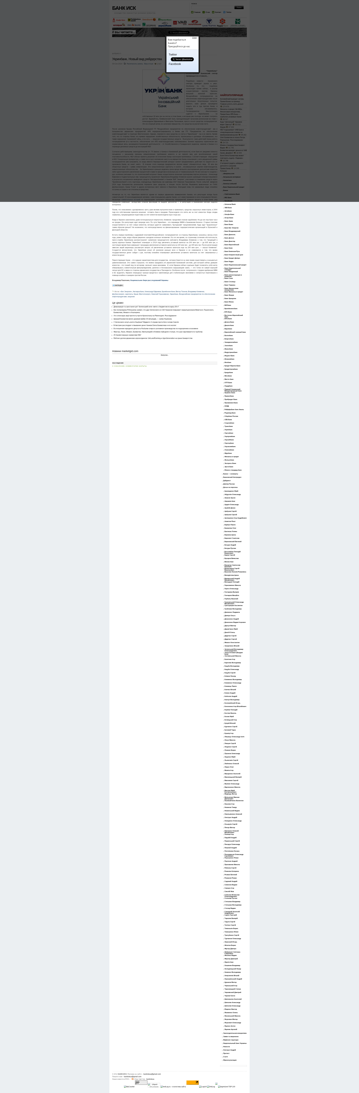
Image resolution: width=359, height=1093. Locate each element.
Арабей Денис (230, 508)
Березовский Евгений (233, 541)
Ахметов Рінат (230, 521)
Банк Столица (230, 281)
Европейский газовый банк (235, 332)
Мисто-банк (229, 379)
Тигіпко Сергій (230, 925)
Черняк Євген (230, 996)
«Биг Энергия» (126, 292)
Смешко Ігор (229, 888)
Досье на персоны (230, 487)
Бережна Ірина (230, 535)
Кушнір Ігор (229, 733)
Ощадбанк (229, 386)
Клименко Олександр (233, 683)
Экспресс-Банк (230, 463)
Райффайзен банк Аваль (234, 409)
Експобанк (229, 335)
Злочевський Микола (233, 656)
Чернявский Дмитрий (233, 992)
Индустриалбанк (231, 352)
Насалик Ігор (229, 804)
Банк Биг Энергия (231, 228)
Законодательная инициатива (235, 1033)
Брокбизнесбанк (168, 292)
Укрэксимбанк (230, 446)
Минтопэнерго (144, 294)
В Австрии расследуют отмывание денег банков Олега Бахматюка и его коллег (145, 325)
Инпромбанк (229, 359)
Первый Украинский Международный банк (233, 390)
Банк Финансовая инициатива (231, 289)
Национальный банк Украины (235, 1043)
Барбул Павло (230, 525)
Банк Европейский (232, 244)
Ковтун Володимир (232, 699)
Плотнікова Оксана (232, 851)
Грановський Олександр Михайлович (234, 602)
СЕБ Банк (228, 419)
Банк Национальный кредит (235, 265)
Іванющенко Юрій (231, 491)
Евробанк (228, 329)
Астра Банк (229, 218)
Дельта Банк (229, 322)
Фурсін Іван (229, 962)
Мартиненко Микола (232, 787)
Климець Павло (231, 686)
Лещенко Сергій (231, 747)
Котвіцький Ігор (231, 720)
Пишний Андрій (231, 848)
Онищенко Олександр (233, 821)
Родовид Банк (230, 413)
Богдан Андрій (230, 545)
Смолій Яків (229, 891)
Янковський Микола (232, 1016)
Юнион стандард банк (233, 470)
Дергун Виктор (230, 625)
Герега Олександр (231, 588)
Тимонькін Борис (231, 928)
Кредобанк (229, 372)
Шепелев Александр (232, 1002)
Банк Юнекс (229, 302)
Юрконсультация (229, 1060)
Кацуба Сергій (230, 673)
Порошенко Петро (232, 858)
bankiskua (150, 1079)
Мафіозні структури (230, 1040)
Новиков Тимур (231, 807)
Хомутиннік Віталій (232, 975)
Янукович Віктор (231, 1019)
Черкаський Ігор (231, 985)
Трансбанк (229, 426)
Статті (225, 1057)
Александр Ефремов (153, 292)
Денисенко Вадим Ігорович (235, 622)
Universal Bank (230, 204)
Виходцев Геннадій (232, 582)
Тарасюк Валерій (231, 918)
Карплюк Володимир (233, 662)
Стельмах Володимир (233, 905)
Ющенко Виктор (231, 1009)
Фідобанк (228, 453)
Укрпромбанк (230, 436)
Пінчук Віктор (230, 827)
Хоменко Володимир (233, 972)
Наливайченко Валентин (234, 800)
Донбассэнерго (118, 294)
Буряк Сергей (230, 555)
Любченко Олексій (232, 763)
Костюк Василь (230, 713)
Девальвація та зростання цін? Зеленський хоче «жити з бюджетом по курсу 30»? (146, 307)
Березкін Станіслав (232, 538)
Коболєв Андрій (231, 696)
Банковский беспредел (232, 477)
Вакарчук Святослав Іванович (232, 565)
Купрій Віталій (230, 723)
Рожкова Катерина (232, 871)
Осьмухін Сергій (231, 824)
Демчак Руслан (229, 484)
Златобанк (229, 345)
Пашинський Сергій (232, 841)
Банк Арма (229, 221)
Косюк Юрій (229, 716)
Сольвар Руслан (231, 898)
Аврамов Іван (230, 501)
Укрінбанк (228, 429)
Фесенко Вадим (231, 955)
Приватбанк (229, 396)
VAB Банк (228, 207)
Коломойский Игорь (232, 703)
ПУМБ (227, 406)
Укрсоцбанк (229, 443)
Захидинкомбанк (231, 342)
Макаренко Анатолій (232, 774)
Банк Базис (229, 224)
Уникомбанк (229, 450)
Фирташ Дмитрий (231, 959)
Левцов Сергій (230, 743)
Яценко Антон (230, 1026)
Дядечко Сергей (231, 639)
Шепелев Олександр (233, 1006)
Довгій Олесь (230, 632)
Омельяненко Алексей (233, 814)
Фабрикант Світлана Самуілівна (232, 952)
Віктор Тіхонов (181, 292)
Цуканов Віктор (231, 982)
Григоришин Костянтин (234, 605)
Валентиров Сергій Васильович (232, 569)
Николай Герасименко (160, 294)
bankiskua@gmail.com (152, 1074)
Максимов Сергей (231, 780)
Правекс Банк (230, 392)
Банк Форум (229, 295)
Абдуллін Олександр (233, 494)
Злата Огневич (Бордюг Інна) (234, 653)
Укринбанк (174, 294)
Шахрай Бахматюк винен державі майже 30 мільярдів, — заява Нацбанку (143, 319)
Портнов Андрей (231, 861)
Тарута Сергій (230, 922)
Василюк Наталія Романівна (235, 572)
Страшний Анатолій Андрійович (232, 912)
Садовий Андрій (231, 881)
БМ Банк (228, 305)
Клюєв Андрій (230, 693)
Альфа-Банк (229, 214)
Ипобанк (228, 362)
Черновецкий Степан (233, 989)
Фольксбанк (229, 460)
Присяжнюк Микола (232, 864)
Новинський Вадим (232, 811)
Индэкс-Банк (229, 355)
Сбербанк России (231, 416)
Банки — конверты (230, 474)
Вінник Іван (229, 562)
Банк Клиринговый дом (234, 255)
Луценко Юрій (230, 757)
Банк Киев (229, 248)
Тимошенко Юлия (231, 932)
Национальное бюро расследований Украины (149, 280)
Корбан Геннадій (231, 710)
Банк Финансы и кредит (234, 292)
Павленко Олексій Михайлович (232, 831)
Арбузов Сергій (231, 511)
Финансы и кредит (232, 456)
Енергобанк (229, 339)
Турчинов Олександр (233, 938)
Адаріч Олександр (232, 504)
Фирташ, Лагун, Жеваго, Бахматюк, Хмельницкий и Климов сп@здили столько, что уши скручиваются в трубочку (158, 332)
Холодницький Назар (233, 969)
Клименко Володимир (233, 679)
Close (194, 38)
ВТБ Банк (228, 318)
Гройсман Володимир (233, 609)
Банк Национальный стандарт (233, 269)
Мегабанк (228, 376)
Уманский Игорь (231, 942)
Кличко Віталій (230, 689)
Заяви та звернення (230, 1036)
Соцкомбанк (229, 423)
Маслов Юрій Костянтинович (230, 791)
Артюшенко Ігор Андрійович (236, 518)
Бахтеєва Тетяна (231, 531)
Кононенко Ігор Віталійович (235, 706)
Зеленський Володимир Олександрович (234, 650)
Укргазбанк (229, 433)
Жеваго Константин (232, 642)
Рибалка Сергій (230, 868)
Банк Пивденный (231, 271)
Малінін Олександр (232, 784)
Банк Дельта (229, 238)
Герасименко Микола (233, 585)
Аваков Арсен (230, 498)
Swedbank (228, 201)
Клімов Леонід (230, 676)
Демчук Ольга (230, 615)
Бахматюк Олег (230, 528)
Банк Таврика (230, 285)
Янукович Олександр (233, 1022)
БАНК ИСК (122, 1074)
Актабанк (228, 211)
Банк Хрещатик (230, 298)
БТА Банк (228, 312)
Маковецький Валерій (233, 777)
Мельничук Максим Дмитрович (232, 798)
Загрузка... (165, 355)
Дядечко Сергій (230, 636)
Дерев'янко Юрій (231, 629)
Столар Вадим (230, 908)
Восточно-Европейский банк (234, 316)
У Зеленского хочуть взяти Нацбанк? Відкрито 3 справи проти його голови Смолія (146, 322)
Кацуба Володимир (232, 666)
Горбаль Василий (231, 599)
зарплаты (129, 294)
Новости (226, 1046)
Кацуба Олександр (232, 669)
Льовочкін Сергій (231, 760)
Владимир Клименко (196, 292)
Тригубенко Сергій (232, 935)
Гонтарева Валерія (232, 592)
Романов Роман (231, 878)
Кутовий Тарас (230, 730)
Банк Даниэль (230, 234)
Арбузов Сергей (231, 514)
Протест (226, 1053)
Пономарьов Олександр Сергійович (234, 855)
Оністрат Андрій (231, 817)
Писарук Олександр (232, 844)
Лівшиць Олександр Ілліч (234, 736)
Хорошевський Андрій (233, 979)
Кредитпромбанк (231, 369)
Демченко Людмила (232, 612)
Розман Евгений (231, 874)
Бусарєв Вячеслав (232, 558)
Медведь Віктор (231, 794)
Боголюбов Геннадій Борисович (233, 552)
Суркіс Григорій (231, 915)
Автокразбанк (138, 292)
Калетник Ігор (230, 659)
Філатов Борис (230, 945)
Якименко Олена (231, 1012)
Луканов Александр (232, 753)
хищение (131, 297)
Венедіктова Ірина (232, 575)
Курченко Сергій (231, 726)
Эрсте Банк (229, 467)
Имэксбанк (229, 349)
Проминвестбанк (231, 403)
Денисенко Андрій (232, 619)
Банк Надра (229, 261)
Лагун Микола (230, 740)
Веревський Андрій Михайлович (232, 579)
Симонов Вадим (231, 885)
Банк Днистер (230, 241)
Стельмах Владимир (232, 901)
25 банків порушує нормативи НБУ (127, 335)
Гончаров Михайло (232, 595)
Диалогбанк (229, 325)
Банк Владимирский (232, 231)
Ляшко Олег (229, 767)
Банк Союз (229, 278)
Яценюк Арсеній (231, 1029)
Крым (136, 294)
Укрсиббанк (229, 440)
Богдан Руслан (230, 548)
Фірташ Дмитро (230, 948)
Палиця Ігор (229, 834)
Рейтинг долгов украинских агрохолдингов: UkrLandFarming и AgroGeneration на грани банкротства (153, 338)
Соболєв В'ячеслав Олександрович (232, 895)
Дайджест (227, 480)
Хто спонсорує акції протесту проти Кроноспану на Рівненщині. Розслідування (145, 316)
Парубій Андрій (231, 837)
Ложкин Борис (230, 750)
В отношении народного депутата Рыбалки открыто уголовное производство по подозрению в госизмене (156, 329)
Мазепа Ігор (229, 770)
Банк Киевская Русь (232, 251)
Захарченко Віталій (232, 646)
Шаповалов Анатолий (233, 999)
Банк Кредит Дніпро (232, 258)
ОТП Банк (228, 382)
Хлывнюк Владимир (232, 965)
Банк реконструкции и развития (233, 275)
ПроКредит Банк (231, 399)
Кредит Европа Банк (232, 366)
